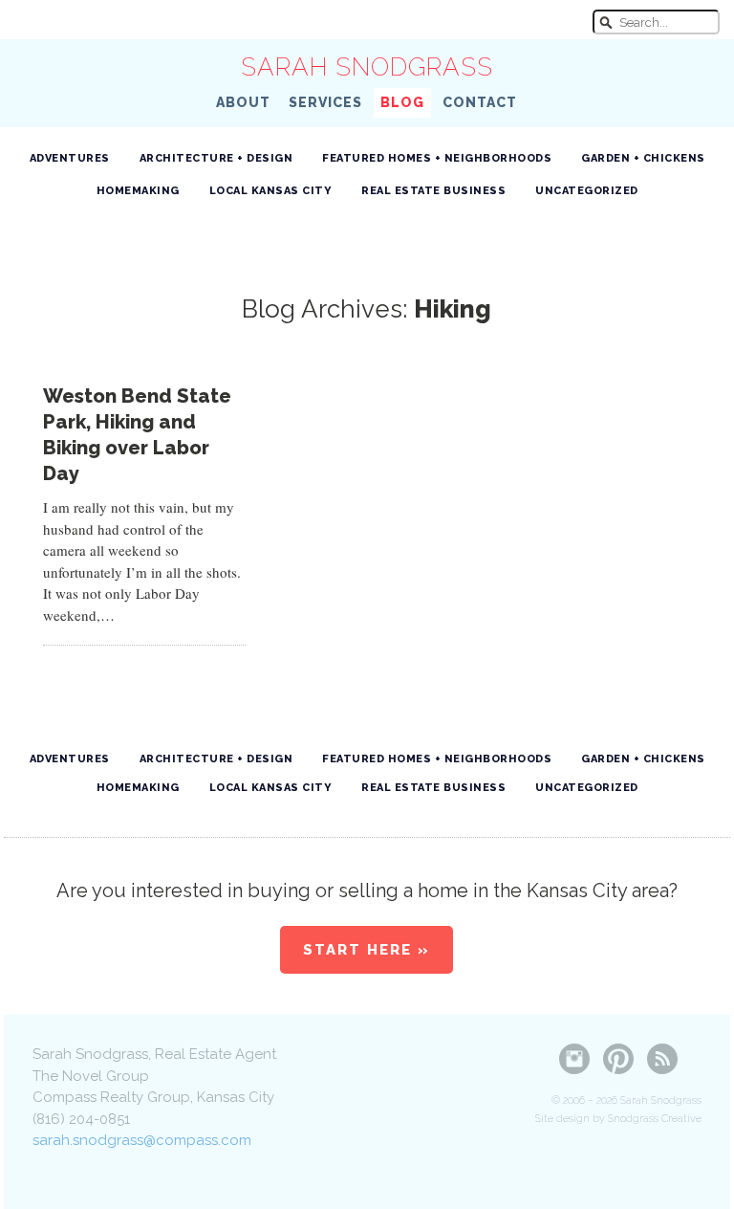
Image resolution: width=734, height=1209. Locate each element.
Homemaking (138, 191)
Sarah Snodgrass (367, 67)
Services (325, 102)
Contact (480, 102)
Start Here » (366, 949)
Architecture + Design (216, 158)
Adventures (70, 158)
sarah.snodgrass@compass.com (141, 1140)
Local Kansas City (271, 191)
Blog (402, 102)
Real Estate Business (433, 191)
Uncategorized (586, 191)
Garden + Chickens (643, 158)
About (243, 102)
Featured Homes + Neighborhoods (436, 158)
